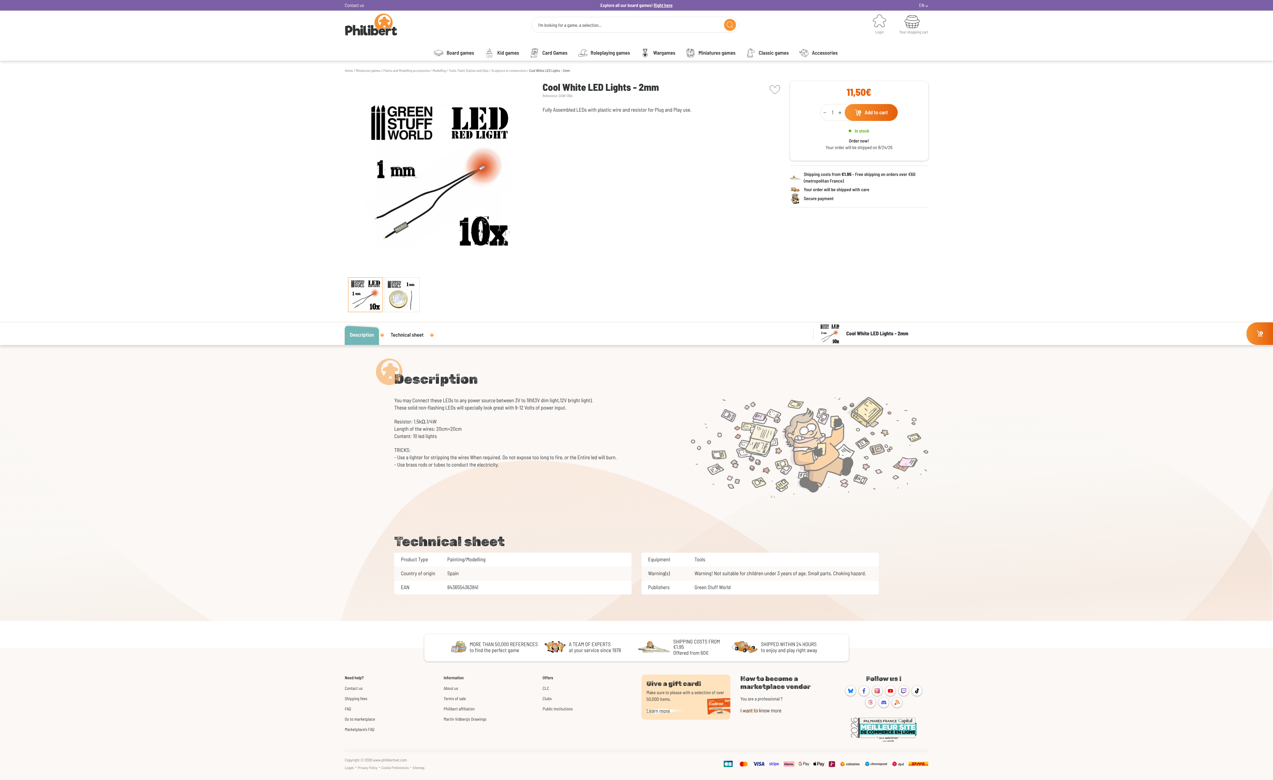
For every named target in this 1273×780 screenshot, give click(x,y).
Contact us (354, 5)
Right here (663, 5)
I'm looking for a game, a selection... (570, 25)
